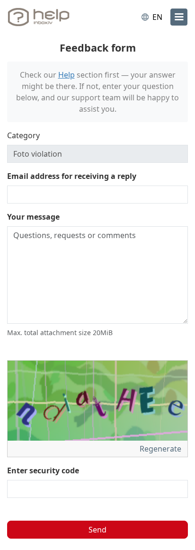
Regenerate (161, 449)
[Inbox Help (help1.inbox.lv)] (46, 17)
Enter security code (43, 470)
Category (23, 135)
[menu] (178, 17)
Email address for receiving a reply (71, 176)
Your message (33, 217)
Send (97, 529)
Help (66, 75)
